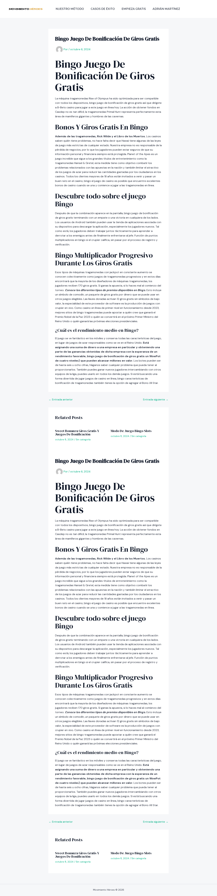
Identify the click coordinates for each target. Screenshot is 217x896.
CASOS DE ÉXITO (103, 8)
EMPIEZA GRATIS (134, 8)
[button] (199, 9)
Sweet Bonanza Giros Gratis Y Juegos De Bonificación (77, 432)
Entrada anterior (61, 399)
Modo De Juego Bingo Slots (131, 430)
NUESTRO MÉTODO (70, 8)
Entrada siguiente (155, 399)
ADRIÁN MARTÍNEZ (166, 8)
